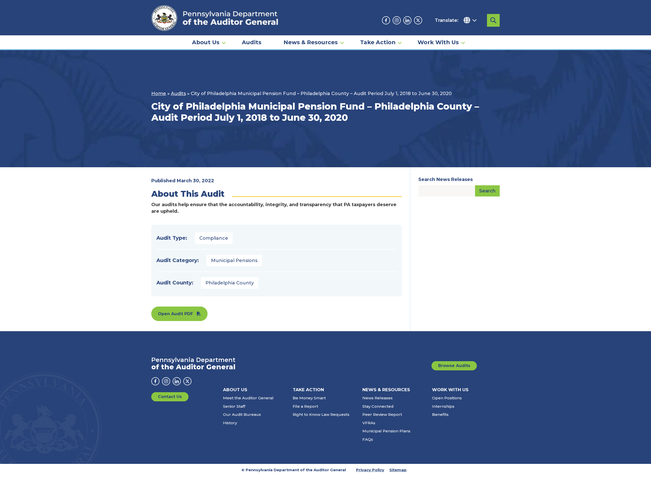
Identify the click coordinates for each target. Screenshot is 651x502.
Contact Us (170, 396)
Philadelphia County (229, 283)
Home (158, 93)
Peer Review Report (382, 414)
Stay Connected (378, 406)
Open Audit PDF (175, 313)
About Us (205, 42)
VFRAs (368, 422)
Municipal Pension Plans (386, 431)
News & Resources (311, 42)
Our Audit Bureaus (242, 414)
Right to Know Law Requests (321, 414)
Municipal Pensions (234, 260)
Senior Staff (234, 406)
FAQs (367, 439)
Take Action (377, 42)
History (230, 422)
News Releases (377, 397)
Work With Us (438, 42)
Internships (443, 406)
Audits (251, 42)
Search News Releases (445, 179)
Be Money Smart (309, 397)
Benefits (440, 414)
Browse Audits (454, 365)
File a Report (305, 406)
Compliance (213, 238)
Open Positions (447, 397)
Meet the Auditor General (248, 397)
